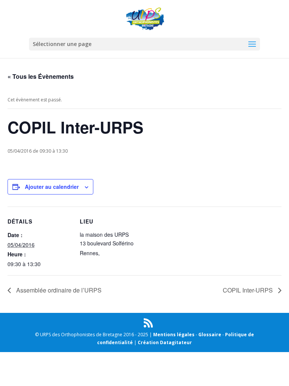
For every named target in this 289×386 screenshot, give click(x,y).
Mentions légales (174, 334)
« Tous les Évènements (41, 76)
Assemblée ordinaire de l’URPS (58, 290)
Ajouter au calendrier (52, 186)
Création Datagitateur (165, 342)
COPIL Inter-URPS (248, 290)
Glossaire (209, 334)
